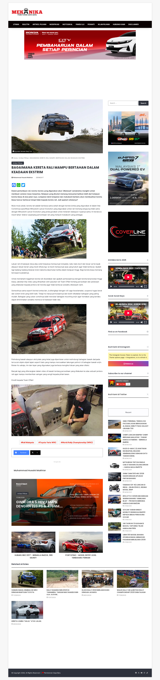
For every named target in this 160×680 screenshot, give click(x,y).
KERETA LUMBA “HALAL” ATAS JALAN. (26, 621)
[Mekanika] (27, 12)
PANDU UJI (80, 24)
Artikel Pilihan (24, 158)
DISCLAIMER (133, 24)
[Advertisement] (80, 79)
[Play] (111, 286)
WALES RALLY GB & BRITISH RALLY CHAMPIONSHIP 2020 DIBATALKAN (131, 591)
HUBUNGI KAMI (119, 24)
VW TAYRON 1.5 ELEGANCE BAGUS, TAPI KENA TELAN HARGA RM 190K (133, 526)
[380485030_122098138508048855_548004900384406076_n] (128, 252)
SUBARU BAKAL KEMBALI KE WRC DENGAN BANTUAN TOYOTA (24, 591)
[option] (57, 502)
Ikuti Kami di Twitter (117, 394)
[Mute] (142, 286)
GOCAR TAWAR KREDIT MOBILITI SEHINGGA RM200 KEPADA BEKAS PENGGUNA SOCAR (134, 513)
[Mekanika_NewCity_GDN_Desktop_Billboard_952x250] (80, 45)
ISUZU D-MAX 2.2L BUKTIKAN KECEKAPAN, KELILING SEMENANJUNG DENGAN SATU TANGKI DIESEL (135, 452)
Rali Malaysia (28, 442)
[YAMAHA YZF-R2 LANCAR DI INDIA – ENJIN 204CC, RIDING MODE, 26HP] (114, 488)
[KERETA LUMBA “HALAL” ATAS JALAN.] (27, 610)
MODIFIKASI (54, 24)
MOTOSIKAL (68, 24)
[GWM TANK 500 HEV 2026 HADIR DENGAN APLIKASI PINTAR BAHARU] (114, 476)
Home (15, 158)
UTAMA (16, 24)
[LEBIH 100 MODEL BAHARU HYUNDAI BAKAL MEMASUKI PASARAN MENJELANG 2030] (114, 538)
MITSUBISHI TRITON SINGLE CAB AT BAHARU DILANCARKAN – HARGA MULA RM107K (135, 464)
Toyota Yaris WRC (48, 442)
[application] (128, 277)
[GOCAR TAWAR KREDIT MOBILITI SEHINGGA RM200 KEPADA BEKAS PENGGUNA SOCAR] (114, 513)
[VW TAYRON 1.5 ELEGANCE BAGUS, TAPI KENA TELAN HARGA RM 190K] (114, 526)
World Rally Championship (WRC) (77, 442)
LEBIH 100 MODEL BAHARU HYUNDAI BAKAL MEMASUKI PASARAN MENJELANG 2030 (134, 537)
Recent (128, 412)
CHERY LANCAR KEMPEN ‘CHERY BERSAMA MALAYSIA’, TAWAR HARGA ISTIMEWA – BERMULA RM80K (135, 438)
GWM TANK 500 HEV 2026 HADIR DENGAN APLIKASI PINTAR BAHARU (133, 476)
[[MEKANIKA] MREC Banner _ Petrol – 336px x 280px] (128, 144)
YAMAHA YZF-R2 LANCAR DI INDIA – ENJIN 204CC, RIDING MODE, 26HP (135, 487)
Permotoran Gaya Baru (52, 673)
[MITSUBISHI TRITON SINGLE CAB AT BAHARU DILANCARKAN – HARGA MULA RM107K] (114, 465)
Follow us (129, 364)
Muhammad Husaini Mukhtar (23, 177)
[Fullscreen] (145, 286)
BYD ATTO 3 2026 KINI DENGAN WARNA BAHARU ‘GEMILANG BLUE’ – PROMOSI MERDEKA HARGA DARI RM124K (135, 500)
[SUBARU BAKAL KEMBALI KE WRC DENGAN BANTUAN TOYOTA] (27, 579)
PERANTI (91, 24)
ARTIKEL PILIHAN (39, 24)
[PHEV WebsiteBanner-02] (128, 205)
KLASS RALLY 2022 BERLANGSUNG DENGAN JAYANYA (95, 591)
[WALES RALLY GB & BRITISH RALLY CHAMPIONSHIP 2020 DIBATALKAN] (133, 579)
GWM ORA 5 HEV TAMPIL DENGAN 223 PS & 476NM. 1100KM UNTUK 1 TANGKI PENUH (38, 503)
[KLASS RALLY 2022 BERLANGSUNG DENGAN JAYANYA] (97, 579)
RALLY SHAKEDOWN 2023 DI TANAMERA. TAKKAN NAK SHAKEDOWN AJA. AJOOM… (62, 592)
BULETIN (25, 24)
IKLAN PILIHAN (104, 24)
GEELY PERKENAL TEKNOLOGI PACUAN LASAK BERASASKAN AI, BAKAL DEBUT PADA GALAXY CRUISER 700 (135, 425)
